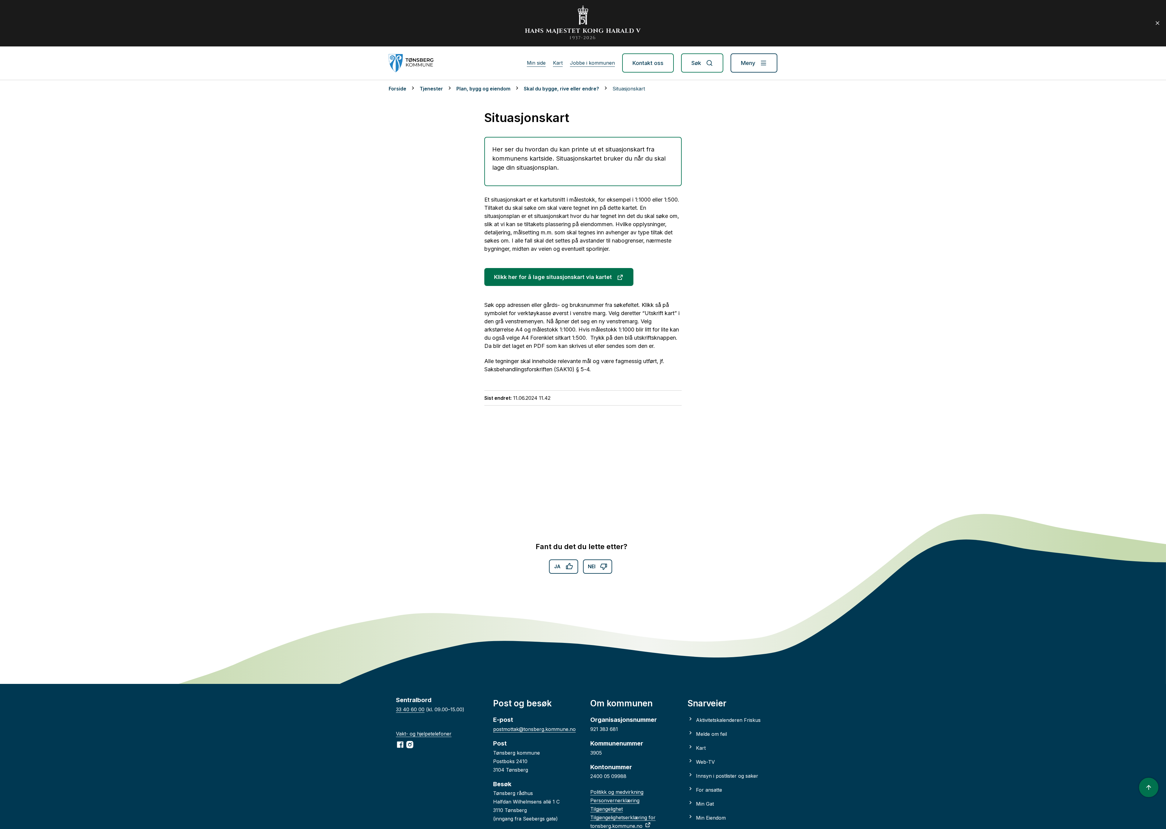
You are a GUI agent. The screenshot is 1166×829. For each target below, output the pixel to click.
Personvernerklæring (614, 800)
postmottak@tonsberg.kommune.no (534, 729)
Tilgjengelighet (606, 809)
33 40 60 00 (410, 709)
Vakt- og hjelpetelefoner (424, 734)
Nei (591, 566)
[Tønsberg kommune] (411, 63)
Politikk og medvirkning (616, 792)
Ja (557, 566)
